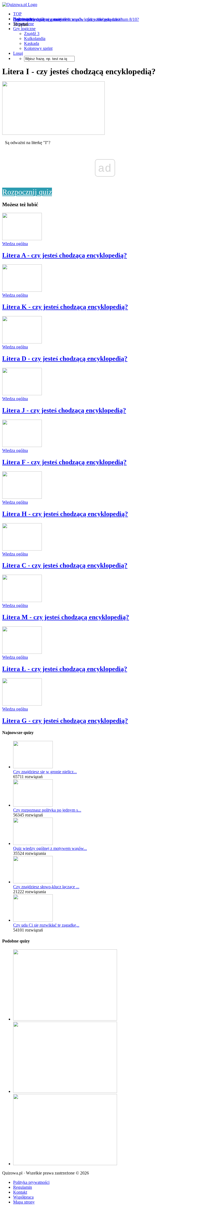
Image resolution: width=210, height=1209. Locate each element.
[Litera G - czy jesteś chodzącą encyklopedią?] (22, 704)
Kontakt (20, 1192)
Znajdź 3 (31, 33)
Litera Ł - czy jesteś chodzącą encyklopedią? (64, 668)
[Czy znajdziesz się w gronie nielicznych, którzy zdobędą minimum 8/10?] (33, 766)
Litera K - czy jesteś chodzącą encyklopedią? (65, 306)
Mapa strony (24, 1202)
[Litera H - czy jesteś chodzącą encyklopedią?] (22, 497)
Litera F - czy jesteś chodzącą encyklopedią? (64, 462)
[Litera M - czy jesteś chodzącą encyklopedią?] (22, 600)
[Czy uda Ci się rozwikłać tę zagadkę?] (33, 920)
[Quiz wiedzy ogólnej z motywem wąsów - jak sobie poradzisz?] (33, 843)
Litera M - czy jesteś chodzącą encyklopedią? (65, 617)
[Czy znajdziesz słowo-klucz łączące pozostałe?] (33, 881)
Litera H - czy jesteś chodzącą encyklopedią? (65, 513)
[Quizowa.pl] (19, 4)
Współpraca (23, 1197)
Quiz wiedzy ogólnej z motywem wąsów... (50, 848)
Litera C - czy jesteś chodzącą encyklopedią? (64, 565)
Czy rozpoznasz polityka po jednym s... (47, 810)
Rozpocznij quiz (27, 192)
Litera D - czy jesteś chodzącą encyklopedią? (64, 358)
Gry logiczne (24, 28)
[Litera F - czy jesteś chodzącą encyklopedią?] (22, 445)
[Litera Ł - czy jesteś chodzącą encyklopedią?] (22, 652)
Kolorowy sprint (38, 48)
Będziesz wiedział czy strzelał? (39, 19)
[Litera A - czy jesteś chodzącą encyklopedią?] (22, 238)
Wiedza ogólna (15, 243)
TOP (17, 14)
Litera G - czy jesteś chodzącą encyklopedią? (65, 720)
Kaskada (31, 43)
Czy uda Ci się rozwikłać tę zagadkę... (46, 925)
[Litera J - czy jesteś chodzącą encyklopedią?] (22, 393)
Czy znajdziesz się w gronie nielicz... (45, 771)
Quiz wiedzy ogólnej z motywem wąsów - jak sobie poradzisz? (67, 19)
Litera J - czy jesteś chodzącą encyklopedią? (64, 410)
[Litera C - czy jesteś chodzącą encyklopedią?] (22, 549)
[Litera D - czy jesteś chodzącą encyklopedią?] (22, 342)
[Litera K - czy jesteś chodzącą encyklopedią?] (22, 290)
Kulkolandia (34, 38)
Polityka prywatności (31, 1182)
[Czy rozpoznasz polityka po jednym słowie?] (33, 805)
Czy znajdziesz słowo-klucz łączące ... (46, 886)
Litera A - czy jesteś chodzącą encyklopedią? (64, 255)
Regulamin (22, 1187)
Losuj (18, 53)
